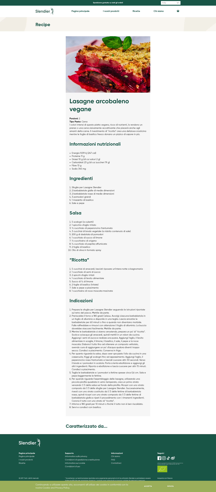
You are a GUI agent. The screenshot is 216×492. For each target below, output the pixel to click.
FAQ (113, 460)
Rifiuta (170, 486)
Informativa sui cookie (75, 463)
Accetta (148, 486)
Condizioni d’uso (72, 467)
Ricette (136, 11)
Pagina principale (80, 11)
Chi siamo (159, 11)
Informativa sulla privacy (76, 457)
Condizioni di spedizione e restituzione (82, 460)
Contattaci (116, 463)
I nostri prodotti (111, 11)
